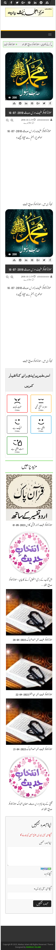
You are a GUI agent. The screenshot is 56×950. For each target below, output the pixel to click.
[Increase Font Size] (12, 120)
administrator (43, 120)
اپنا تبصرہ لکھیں (45, 843)
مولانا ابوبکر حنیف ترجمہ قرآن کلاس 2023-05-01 (32, 525)
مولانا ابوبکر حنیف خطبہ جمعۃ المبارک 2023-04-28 (25, 44)
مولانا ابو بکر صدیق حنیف (32, 204)
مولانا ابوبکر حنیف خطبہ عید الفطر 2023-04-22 (34, 694)
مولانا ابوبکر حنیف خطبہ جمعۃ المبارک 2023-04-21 (32, 749)
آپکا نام (47, 874)
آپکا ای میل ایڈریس (42, 888)
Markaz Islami (33, 947)
